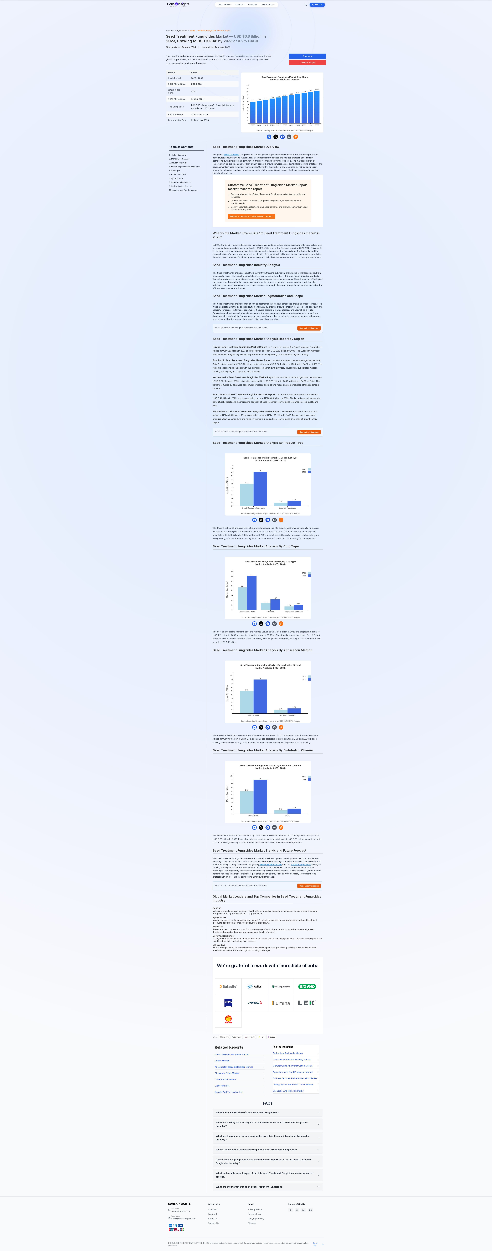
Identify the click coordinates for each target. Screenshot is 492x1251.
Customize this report (309, 328)
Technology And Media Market (288, 1053)
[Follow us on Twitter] (297, 1210)
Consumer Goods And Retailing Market (292, 1059)
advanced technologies (270, 864)
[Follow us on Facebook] (290, 1210)
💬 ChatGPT (224, 1037)
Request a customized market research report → (251, 216)
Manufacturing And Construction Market (292, 1065)
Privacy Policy (255, 1209)
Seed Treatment (231, 154)
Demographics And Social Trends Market (293, 1084)
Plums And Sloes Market (227, 1073)
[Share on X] (275, 137)
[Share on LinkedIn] (269, 137)
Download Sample (307, 62)
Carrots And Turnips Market (228, 1092)
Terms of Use (254, 1214)
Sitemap (252, 1223)
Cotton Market (222, 1060)
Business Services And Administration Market (295, 1078)
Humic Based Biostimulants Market (232, 1054)
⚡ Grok (261, 1037)
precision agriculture (301, 864)
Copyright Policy (256, 1218)
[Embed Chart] (295, 137)
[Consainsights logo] (186, 1204)
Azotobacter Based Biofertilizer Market (234, 1067)
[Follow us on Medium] (310, 1210)
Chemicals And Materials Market (288, 1091)
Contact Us (213, 1223)
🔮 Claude (271, 1037)
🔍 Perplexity (236, 1037)
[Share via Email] (289, 137)
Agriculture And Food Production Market (293, 1072)
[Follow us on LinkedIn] (303, 1210)
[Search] (306, 5)
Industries (213, 1209)
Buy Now (307, 56)
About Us (212, 1218)
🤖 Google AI (249, 1037)
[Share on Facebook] (282, 137)
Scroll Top (315, 1244)
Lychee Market (222, 1085)
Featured (212, 1214)
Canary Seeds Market (225, 1079)
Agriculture (181, 30)
